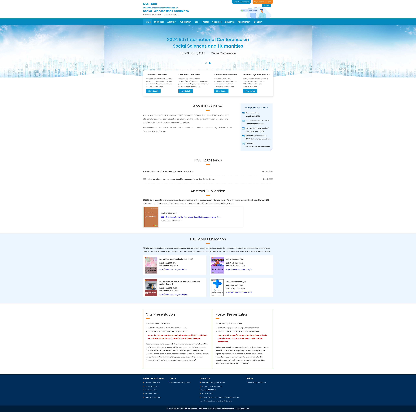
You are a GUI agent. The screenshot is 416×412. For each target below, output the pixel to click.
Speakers (217, 21)
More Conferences (241, 2)
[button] (206, 63)
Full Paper (159, 21)
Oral (197, 21)
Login (269, 2)
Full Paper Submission (152, 383)
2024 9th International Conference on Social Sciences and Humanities (190, 217)
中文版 (266, 5)
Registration (259, 2)
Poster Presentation (151, 394)
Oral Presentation (151, 390)
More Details (153, 91)
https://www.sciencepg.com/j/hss (173, 269)
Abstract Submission (152, 386)
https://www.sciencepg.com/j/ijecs (173, 294)
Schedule (229, 21)
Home (148, 21)
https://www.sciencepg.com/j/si (239, 292)
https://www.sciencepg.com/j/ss (239, 269)
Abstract (171, 21)
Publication (185, 21)
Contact (258, 21)
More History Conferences (257, 383)
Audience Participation (153, 397)
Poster (205, 21)
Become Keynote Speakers (180, 383)
